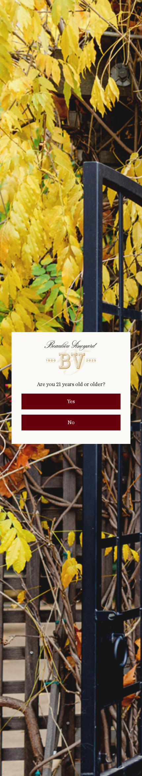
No (71, 422)
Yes (71, 401)
